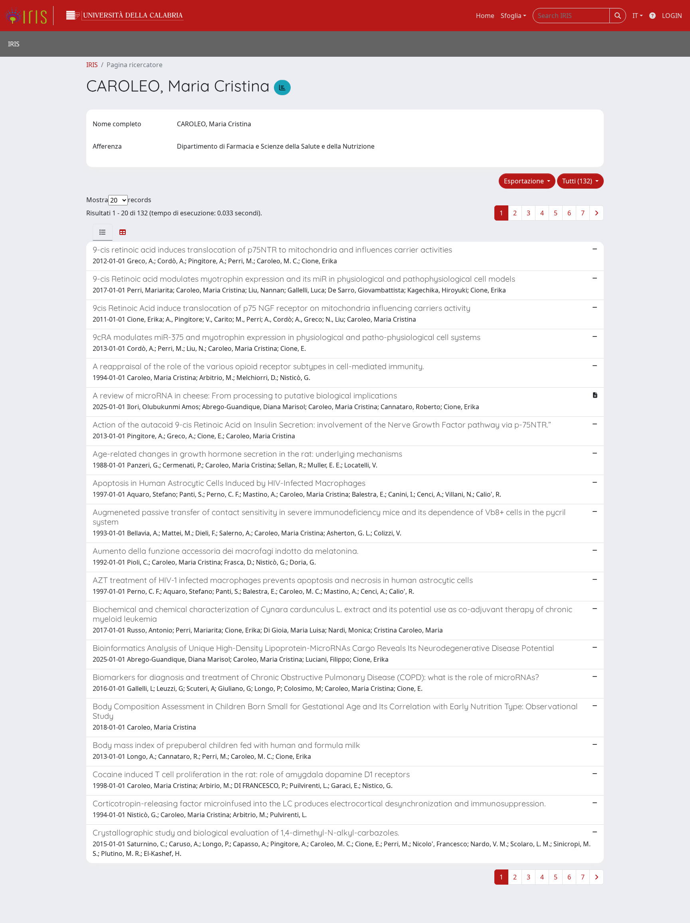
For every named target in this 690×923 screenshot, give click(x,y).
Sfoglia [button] (511, 15)
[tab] (103, 232)
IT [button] (635, 15)
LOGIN (672, 15)
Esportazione (524, 181)
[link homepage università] (125, 15)
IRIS (92, 64)
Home (485, 15)
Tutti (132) (578, 181)
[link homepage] (29, 15)
